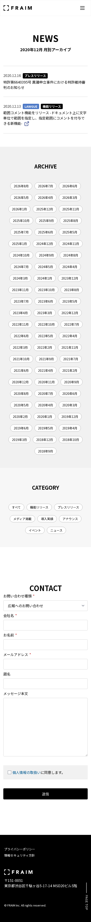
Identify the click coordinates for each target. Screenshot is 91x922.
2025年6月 (45, 232)
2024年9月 (46, 255)
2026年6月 (69, 186)
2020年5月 (21, 405)
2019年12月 (69, 416)
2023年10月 (46, 290)
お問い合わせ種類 (18, 596)
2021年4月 (45, 370)
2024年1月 (44, 278)
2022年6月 (21, 336)
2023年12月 (69, 278)
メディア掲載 (22, 519)
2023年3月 (44, 313)
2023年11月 (20, 290)
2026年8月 (21, 186)
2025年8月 (70, 220)
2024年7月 (21, 266)
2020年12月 (20, 382)
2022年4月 (69, 336)
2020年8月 (21, 393)
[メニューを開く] (82, 8)
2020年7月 (45, 393)
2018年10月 (70, 439)
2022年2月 (44, 347)
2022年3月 (20, 347)
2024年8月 (70, 255)
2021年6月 (21, 370)
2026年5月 (21, 197)
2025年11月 (70, 209)
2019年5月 (45, 428)
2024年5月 (45, 266)
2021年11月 (69, 347)
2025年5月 (69, 232)
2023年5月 (69, 301)
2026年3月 (69, 197)
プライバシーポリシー (19, 849)
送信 (45, 794)
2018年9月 (45, 451)
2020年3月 (69, 405)
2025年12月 (44, 209)
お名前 (10, 635)
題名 (6, 674)
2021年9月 (46, 359)
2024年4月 (69, 266)
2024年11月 (70, 243)
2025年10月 (21, 220)
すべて (16, 507)
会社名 (10, 615)
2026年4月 (45, 197)
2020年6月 (69, 393)
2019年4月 (69, 428)
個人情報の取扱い (26, 772)
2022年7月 (71, 324)
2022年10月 (46, 324)
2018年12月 (44, 439)
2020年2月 (20, 416)
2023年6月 (45, 301)
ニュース (56, 530)
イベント (35, 530)
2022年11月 (20, 324)
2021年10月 (21, 359)
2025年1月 (19, 243)
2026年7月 (45, 186)
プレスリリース (68, 507)
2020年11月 (46, 382)
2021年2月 (69, 370)
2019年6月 (21, 428)
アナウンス (70, 519)
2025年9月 (46, 220)
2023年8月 (71, 290)
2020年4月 (45, 405)
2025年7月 (21, 232)
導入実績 (47, 519)
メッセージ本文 (15, 693)
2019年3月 (19, 439)
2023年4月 (20, 313)
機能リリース (39, 507)
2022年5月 (45, 336)
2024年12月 (44, 243)
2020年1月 (44, 416)
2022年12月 (69, 313)
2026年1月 (19, 209)
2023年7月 (21, 301)
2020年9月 (71, 382)
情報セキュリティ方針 (19, 855)
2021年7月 (70, 359)
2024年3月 (20, 278)
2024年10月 (21, 255)
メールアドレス (17, 654)
